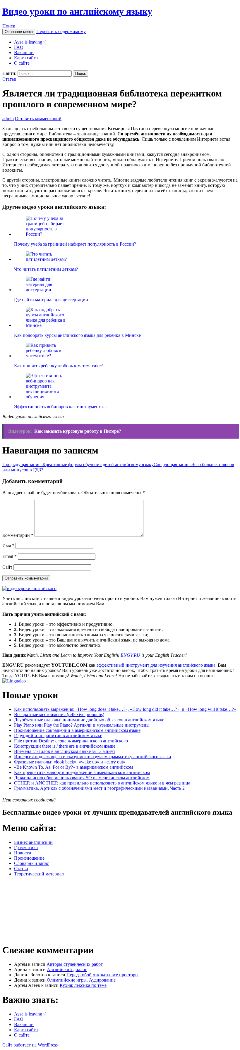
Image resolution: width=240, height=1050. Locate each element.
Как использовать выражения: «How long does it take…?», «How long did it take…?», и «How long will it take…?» (125, 709)
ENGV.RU (130, 655)
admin (8, 118)
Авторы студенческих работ (75, 964)
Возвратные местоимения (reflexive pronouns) (59, 714)
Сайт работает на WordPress (30, 1044)
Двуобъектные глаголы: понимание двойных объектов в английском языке (89, 719)
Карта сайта (26, 57)
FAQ (18, 47)
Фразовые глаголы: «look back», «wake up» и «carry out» (69, 761)
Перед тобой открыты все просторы (102, 974)
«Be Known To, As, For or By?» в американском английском (73, 767)
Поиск (8, 25)
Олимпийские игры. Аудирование (81, 979)
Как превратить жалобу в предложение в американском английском (82, 772)
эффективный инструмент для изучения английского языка (156, 665)
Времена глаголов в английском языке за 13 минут (64, 751)
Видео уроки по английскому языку (77, 11)
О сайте (22, 63)
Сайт (7, 567)
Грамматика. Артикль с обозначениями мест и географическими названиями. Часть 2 (99, 788)
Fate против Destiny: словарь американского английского (71, 740)
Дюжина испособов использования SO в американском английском (82, 777)
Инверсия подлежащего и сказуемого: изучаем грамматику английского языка (92, 756)
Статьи (9, 79)
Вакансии (24, 52)
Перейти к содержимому (61, 31)
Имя (8, 545)
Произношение (29, 858)
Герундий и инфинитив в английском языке (58, 735)
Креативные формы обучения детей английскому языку (78, 464)
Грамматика (26, 847)
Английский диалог (67, 969)
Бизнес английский (33, 842)
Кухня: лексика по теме (83, 985)
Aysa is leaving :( (30, 41)
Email (9, 556)
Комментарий (17, 535)
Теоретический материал (39, 873)
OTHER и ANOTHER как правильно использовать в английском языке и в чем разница (102, 782)
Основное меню (19, 32)
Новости (22, 852)
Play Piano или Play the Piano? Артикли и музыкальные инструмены (82, 725)
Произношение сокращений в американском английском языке (77, 730)
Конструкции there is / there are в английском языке (64, 746)
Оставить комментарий (38, 118)
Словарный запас (31, 863)
